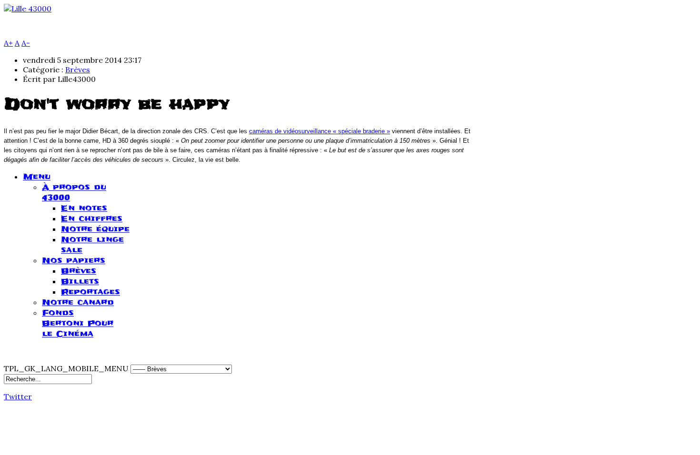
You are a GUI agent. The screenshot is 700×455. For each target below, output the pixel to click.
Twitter (18, 396)
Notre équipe (95, 229)
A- (25, 43)
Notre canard (78, 302)
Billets (80, 281)
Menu (36, 176)
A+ (8, 43)
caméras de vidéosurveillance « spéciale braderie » (319, 131)
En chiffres (91, 218)
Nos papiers (73, 260)
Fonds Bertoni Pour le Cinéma (77, 323)
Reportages (90, 292)
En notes (84, 208)
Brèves (77, 69)
